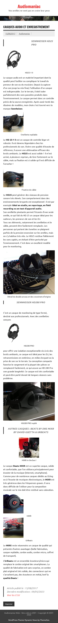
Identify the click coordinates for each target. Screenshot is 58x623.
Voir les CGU (13, 595)
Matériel (8, 604)
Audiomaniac (29, 6)
